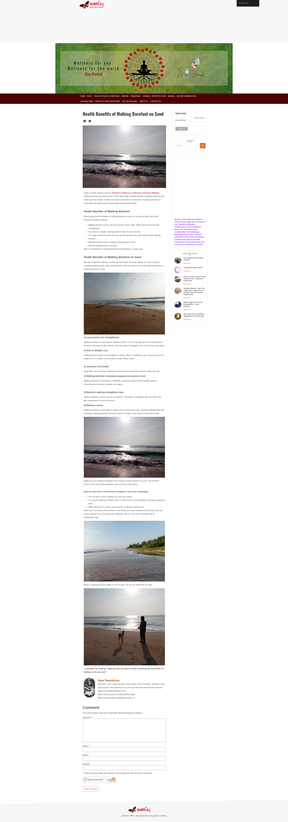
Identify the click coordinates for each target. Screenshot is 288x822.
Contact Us (155, 101)
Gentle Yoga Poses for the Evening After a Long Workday (193, 304)
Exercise (124, 96)
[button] (85, 121)
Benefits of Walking (121, 193)
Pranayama (135, 96)
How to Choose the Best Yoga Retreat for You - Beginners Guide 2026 (194, 279)
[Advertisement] (144, 26)
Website (86, 764)
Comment (87, 717)
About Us (144, 101)
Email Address (181, 120)
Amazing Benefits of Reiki (192, 267)
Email (86, 755)
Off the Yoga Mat (129, 101)
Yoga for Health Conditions (106, 96)
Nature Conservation (186, 96)
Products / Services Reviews (107, 101)
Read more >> (187, 263)
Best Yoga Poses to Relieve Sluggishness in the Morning (193, 315)
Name (86, 746)
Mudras (171, 96)
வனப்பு (97, 3)
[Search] (203, 145)
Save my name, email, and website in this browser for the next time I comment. (118, 773)
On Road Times (86, 101)
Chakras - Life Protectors (154, 96)
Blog (89, 96)
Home (82, 96)
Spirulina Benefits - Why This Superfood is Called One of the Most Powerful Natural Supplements (194, 291)
